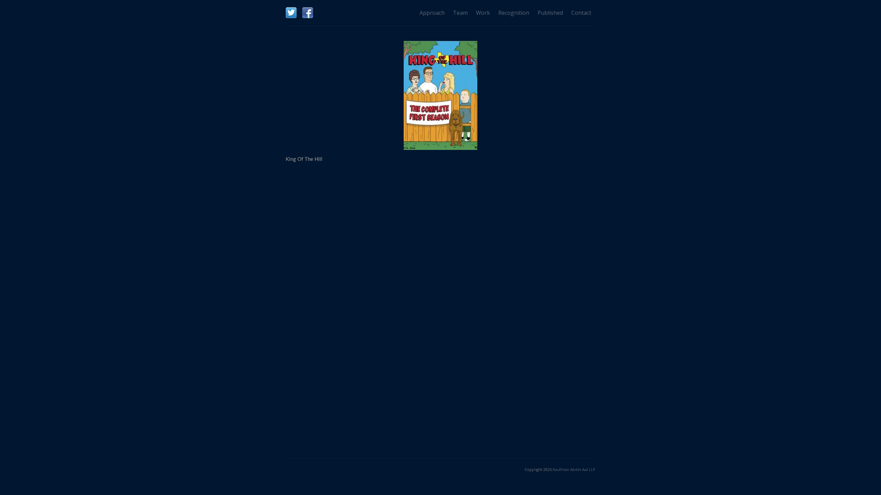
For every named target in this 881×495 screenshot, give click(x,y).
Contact (581, 12)
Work (483, 12)
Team (460, 12)
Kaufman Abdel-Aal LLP (574, 469)
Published (550, 12)
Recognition (513, 12)
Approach (432, 12)
